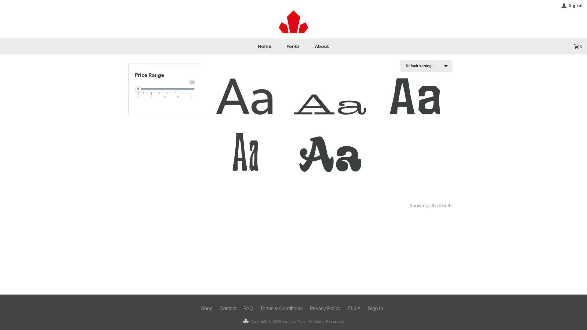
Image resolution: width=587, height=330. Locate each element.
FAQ (248, 308)
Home (264, 46)
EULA (354, 308)
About (322, 46)
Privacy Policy (325, 308)
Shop (206, 308)
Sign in (575, 5)
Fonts (293, 46)
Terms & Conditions (281, 308)
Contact (228, 308)
